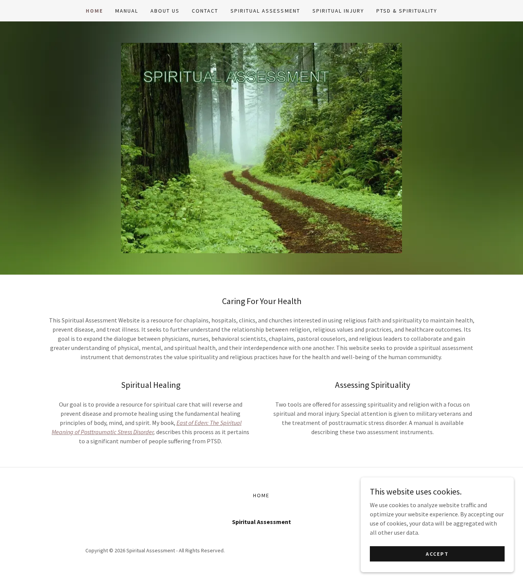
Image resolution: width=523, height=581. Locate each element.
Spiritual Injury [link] (338, 10)
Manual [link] (126, 10)
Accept (437, 553)
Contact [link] (205, 10)
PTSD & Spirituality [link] (406, 10)
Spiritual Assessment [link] (265, 10)
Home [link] (94, 10)
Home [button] (261, 495)
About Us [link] (165, 10)
